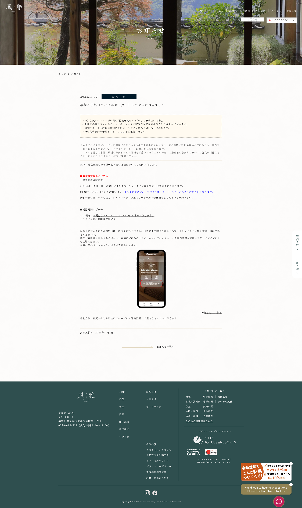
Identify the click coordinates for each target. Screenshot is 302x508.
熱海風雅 (208, 406)
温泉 (231, 10)
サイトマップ (153, 406)
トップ (62, 74)
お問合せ (252, 19)
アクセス (276, 10)
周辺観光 (260, 10)
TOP (200, 10)
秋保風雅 (222, 396)
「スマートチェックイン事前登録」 (189, 230)
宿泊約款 (151, 444)
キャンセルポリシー (157, 460)
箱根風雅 (208, 401)
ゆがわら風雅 (225, 401)
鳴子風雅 (208, 396)
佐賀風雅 (208, 416)
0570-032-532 (118, 215)
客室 (221, 10)
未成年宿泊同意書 (156, 472)
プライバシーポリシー (159, 466)
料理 (210, 10)
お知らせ (292, 10)
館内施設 (245, 10)
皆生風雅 (208, 411)
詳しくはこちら (213, 312)
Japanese (280, 20)
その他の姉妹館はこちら (199, 421)
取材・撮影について (157, 478)
